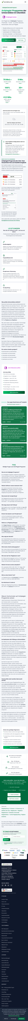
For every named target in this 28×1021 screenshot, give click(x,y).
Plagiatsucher (14, 810)
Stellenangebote (5, 1005)
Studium (14, 870)
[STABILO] (7, 855)
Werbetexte (4, 947)
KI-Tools (3, 906)
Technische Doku (5, 951)
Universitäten (4, 922)
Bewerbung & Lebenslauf (7, 942)
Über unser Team (5, 998)
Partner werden (5, 1003)
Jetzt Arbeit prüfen (14, 747)
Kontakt (4, 984)
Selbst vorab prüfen (9, 40)
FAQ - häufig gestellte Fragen (8, 987)
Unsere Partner (14, 848)
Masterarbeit (4, 935)
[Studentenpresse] (22, 853)
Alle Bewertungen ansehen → (14, 404)
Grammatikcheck (5, 962)
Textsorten (4, 974)
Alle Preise (20, 40)
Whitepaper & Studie (6, 949)
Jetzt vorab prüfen (14, 392)
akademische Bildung (6, 870)
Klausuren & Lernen (6, 917)
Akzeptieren (21, 1018)
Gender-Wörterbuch (6, 965)
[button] (14, 59)
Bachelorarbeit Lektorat (7, 933)
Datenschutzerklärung (8, 843)
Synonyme (4, 969)
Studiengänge (5, 919)
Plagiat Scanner (18, 526)
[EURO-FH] (15, 852)
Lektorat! (11, 586)
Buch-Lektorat (5, 940)
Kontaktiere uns (5, 989)
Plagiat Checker (7, 525)
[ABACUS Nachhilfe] (18, 850)
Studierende (4, 868)
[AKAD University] (24, 850)
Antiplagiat (19, 823)
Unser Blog (4, 992)
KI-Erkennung (18, 808)
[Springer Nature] (15, 855)
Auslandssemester (5, 915)
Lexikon (4, 954)
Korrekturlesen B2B (6, 996)
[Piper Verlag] (22, 855)
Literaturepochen (5, 981)
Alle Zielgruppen (5, 928)
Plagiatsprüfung (5, 808)
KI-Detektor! (15, 577)
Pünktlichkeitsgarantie (6, 994)
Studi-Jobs (4, 901)
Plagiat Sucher (7, 531)
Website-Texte (5, 944)
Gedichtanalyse (5, 976)
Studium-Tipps (5, 899)
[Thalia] (4, 850)
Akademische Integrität (6, 1001)
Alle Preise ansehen (14, 798)
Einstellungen (13, 1018)
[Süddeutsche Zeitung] (14, 857)
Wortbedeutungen (5, 967)
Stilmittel (3, 971)
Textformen (5, 925)
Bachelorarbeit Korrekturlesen (8, 931)
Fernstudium (4, 913)
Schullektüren (4, 978)
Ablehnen (6, 1018)
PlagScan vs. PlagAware (11, 320)
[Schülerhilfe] (12, 850)
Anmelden (6, 839)
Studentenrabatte (5, 908)
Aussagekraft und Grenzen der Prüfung (11, 220)
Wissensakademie (5, 903)
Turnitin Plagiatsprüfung (15, 814)
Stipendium (4, 910)
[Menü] (25, 2)
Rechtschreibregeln (6, 958)
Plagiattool (17, 531)
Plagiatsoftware (5, 814)
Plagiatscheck (5, 812)
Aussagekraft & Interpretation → (12, 154)
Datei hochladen (15, 794)
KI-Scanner (12, 808)
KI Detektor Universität (14, 812)
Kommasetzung (5, 960)
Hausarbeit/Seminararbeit (7, 937)
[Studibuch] (7, 852)
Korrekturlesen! (22, 584)
